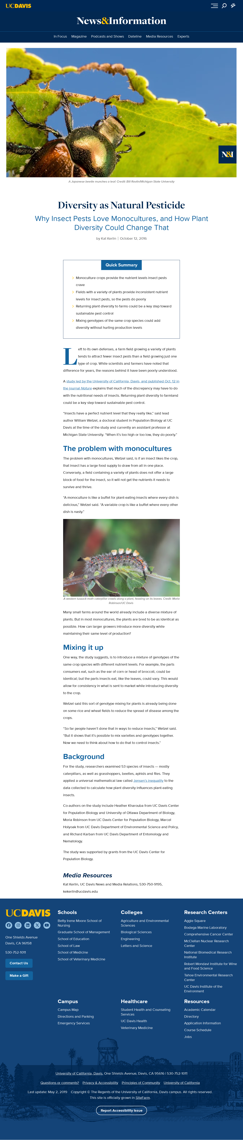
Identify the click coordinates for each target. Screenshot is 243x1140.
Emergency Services (74, 1023)
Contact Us (19, 963)
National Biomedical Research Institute (208, 954)
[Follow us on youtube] (46, 925)
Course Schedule (197, 1029)
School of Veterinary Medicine (81, 959)
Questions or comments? (59, 1082)
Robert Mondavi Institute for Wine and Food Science (210, 966)
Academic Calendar (200, 1009)
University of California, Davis (79, 1073)
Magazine (79, 36)
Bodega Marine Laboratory (205, 927)
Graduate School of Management (84, 931)
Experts (183, 36)
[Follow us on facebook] (8, 925)
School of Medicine (73, 952)
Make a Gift (19, 975)
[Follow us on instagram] (18, 925)
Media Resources (159, 36)
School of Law (69, 945)
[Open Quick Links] (233, 5)
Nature (86, 388)
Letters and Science (136, 945)
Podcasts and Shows (107, 36)
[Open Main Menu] (214, 5)
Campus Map (68, 1009)
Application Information (202, 1023)
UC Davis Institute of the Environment (203, 989)
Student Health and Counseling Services (145, 1012)
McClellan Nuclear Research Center (206, 943)
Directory (191, 1016)
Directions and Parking (76, 1016)
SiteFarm (143, 1097)
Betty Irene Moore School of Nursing (80, 923)
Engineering (130, 938)
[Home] (27, 913)
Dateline (135, 36)
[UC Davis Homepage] (18, 6)
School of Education (73, 938)
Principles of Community (141, 1082)
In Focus (60, 36)
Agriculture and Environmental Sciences (145, 923)
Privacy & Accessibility (100, 1082)
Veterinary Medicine (137, 1027)
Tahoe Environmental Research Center (208, 977)
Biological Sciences (136, 931)
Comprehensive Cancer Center (208, 934)
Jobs (188, 1036)
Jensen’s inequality (148, 780)
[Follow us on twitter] (37, 925)
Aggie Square (195, 920)
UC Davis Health (134, 1020)
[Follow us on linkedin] (27, 925)
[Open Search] (224, 5)
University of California (182, 1082)
